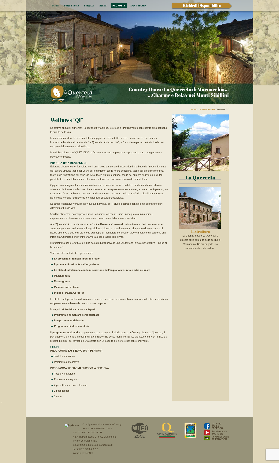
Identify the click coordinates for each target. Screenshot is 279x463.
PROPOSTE (118, 5)
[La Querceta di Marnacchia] (71, 94)
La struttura (200, 231)
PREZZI (103, 5)
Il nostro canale (219, 432)
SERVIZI (89, 5)
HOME (55, 5)
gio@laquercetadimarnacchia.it (96, 445)
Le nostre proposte (207, 109)
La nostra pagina (218, 426)
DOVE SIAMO (138, 5)
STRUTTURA (71, 5)
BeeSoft (89, 453)
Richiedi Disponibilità (202, 5)
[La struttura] (200, 228)
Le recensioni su (220, 438)
